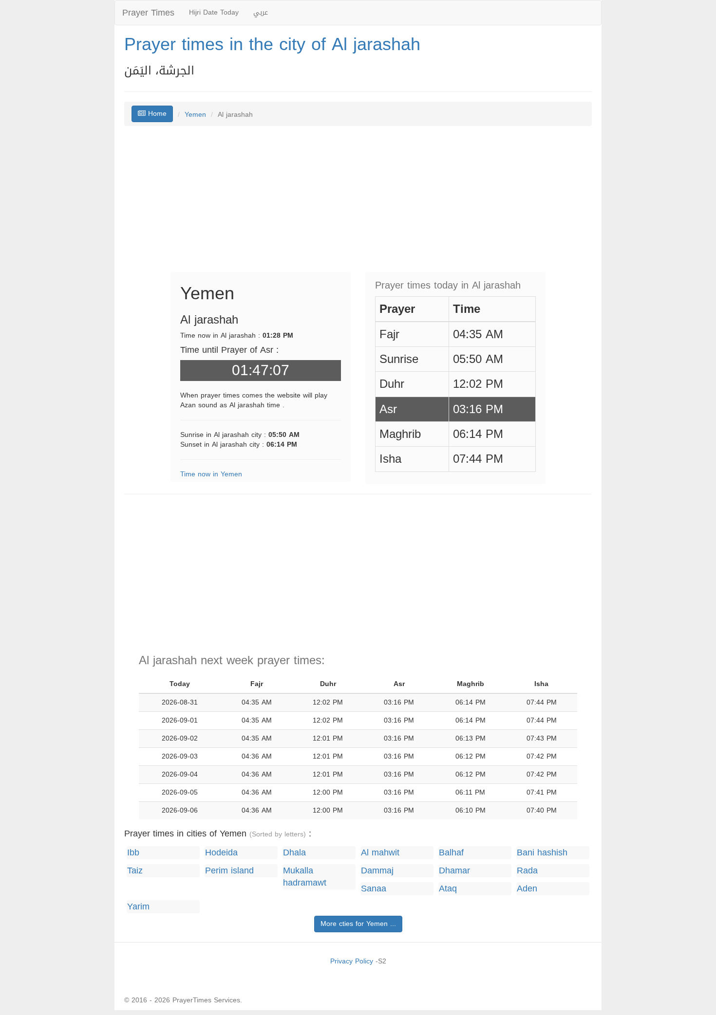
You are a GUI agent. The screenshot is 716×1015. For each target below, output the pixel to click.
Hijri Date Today (214, 12)
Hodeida (221, 852)
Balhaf (451, 852)
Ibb (133, 852)
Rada (527, 870)
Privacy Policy (351, 961)
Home (156, 113)
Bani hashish (542, 852)
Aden (527, 888)
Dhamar (454, 870)
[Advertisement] (358, 204)
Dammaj (377, 870)
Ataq (448, 888)
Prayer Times (148, 12)
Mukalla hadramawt (304, 876)
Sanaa (373, 888)
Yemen (195, 114)
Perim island (229, 870)
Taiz (135, 870)
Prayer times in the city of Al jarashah (272, 44)
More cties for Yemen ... (358, 923)
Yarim (138, 906)
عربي (260, 12)
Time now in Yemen (211, 474)
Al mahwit (380, 852)
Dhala (294, 852)
